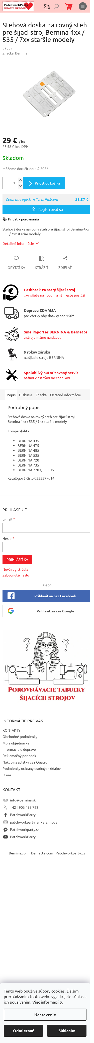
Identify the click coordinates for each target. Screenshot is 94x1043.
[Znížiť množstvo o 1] (20, 186)
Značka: (15, 53)
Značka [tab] (41, 394)
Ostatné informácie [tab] (65, 394)
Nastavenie (45, 1014)
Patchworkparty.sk (24, 829)
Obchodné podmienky (20, 736)
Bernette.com (42, 853)
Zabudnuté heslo (16, 575)
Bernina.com (19, 853)
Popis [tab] (11, 394)
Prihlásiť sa (17, 559)
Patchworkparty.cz (70, 853)
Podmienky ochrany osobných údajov (32, 768)
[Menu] (83, 6)
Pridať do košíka (47, 183)
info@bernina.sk (23, 800)
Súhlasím (66, 1030)
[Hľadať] (56, 6)
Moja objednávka (16, 743)
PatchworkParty (23, 814)
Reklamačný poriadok (19, 755)
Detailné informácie (18, 243)
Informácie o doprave (19, 749)
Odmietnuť (23, 1030)
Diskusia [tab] (25, 394)
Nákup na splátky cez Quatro (25, 762)
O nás (7, 775)
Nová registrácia (15, 569)
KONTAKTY (11, 730)
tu (61, 1001)
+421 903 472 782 (24, 807)
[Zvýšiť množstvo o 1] (20, 180)
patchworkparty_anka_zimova (33, 822)
